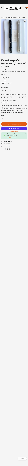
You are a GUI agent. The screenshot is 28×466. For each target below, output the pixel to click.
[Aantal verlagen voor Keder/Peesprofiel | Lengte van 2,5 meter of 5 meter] (2, 118)
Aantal (2, 115)
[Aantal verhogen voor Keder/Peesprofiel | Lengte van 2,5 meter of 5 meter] (7, 118)
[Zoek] (23, 8)
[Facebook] (5, 149)
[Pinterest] (9, 149)
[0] (26, 8)
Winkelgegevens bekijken (11, 137)
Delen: (2, 149)
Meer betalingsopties (14, 131)
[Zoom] (25, 21)
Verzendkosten (9, 71)
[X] (7, 149)
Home (2, 17)
